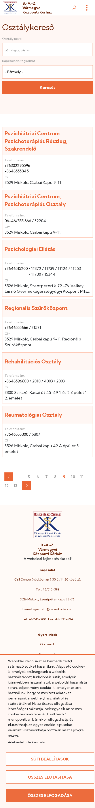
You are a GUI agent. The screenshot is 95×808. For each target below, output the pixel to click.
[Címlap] (10, 7)
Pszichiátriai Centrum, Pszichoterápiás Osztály (35, 200)
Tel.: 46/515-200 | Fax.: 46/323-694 (47, 619)
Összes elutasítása (50, 777)
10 (74, 477)
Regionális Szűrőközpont (36, 308)
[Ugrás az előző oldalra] (8, 476)
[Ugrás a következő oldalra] (26, 485)
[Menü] (87, 7)
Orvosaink (47, 644)
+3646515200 (16, 268)
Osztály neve (12, 39)
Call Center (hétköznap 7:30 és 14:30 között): (47, 579)
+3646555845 (17, 171)
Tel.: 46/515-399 (47, 589)
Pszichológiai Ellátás (30, 249)
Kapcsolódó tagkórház (19, 61)
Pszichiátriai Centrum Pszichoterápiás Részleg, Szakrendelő (36, 141)
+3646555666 (16, 327)
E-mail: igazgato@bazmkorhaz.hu (47, 609)
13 (17, 486)
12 (8, 486)
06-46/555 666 (18, 220)
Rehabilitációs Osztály (33, 361)
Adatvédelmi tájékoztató (26, 742)
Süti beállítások (50, 759)
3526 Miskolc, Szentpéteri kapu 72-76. (47, 599)
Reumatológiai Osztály (33, 414)
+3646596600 (17, 381)
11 (83, 477)
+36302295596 (17, 165)
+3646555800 (16, 434)
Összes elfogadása (50, 795)
